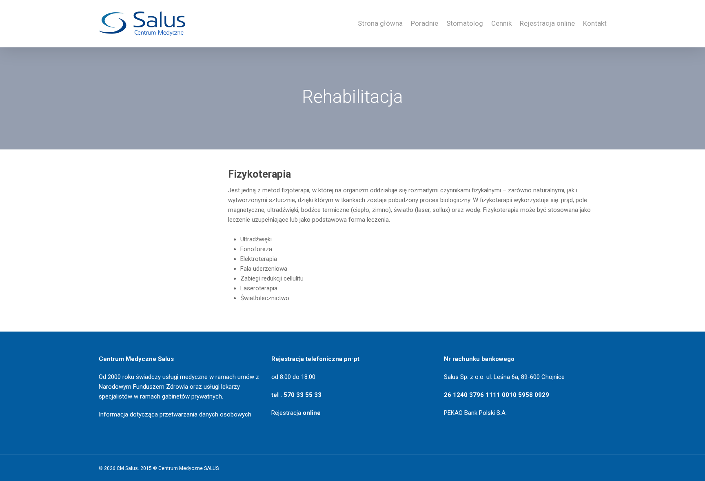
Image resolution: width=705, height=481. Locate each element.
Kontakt (595, 23)
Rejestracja (296, 412)
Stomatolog (464, 23)
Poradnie (424, 23)
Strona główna (380, 23)
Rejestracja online (547, 23)
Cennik (501, 23)
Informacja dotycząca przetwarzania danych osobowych (175, 414)
